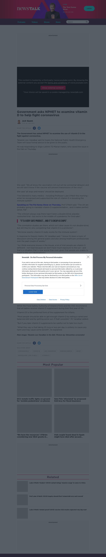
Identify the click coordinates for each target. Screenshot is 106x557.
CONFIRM (33, 292)
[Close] (89, 257)
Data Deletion (41, 299)
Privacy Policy (64, 299)
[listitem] (53, 285)
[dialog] (53, 278)
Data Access (53, 299)
